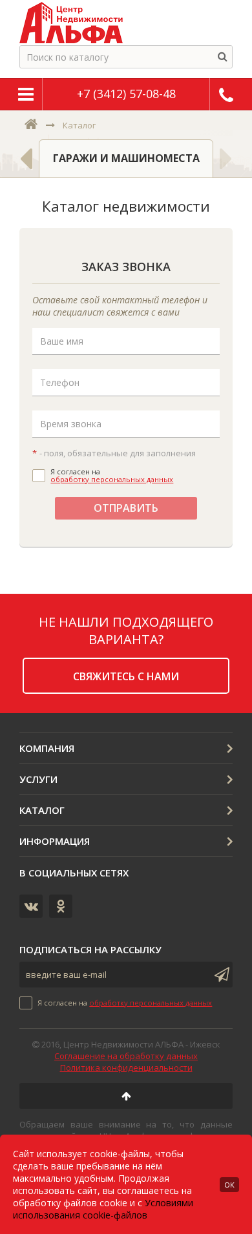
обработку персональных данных (111, 479)
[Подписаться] (220, 974)
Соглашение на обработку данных (126, 1056)
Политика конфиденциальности (126, 1067)
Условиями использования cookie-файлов (103, 1209)
